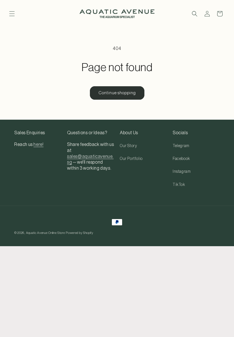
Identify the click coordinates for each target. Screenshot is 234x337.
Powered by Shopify (79, 232)
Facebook (181, 159)
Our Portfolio (131, 159)
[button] (12, 13)
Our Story (128, 146)
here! (38, 144)
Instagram (182, 172)
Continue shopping (117, 93)
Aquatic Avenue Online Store (45, 232)
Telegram (181, 146)
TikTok (179, 185)
